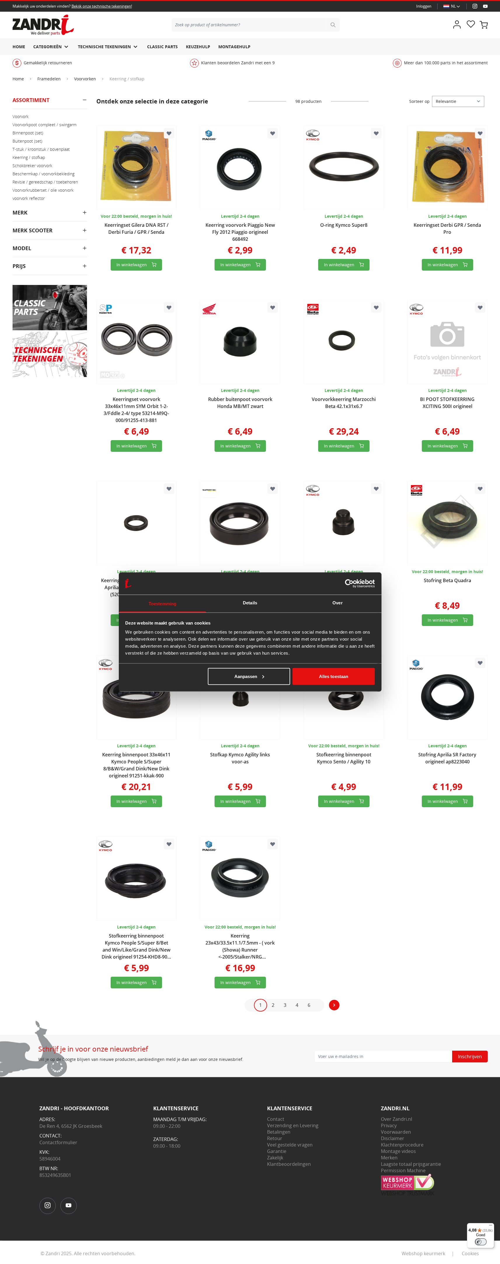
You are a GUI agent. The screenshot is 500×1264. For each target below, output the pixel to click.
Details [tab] (250, 602)
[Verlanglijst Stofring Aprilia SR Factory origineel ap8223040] (480, 663)
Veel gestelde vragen (290, 1145)
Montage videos (398, 1151)
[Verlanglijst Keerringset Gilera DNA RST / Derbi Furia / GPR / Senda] (169, 133)
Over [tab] (337, 602)
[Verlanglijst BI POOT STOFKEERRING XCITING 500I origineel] (480, 307)
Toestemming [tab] (162, 603)
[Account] (457, 25)
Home (19, 46)
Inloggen (423, 6)
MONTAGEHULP (234, 46)
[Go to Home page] (43, 25)
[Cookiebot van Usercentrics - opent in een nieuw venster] (349, 583)
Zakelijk (275, 1157)
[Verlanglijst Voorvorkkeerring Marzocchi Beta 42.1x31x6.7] (376, 307)
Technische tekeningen (104, 46)
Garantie (276, 1151)
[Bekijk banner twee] (50, 354)
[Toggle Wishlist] (471, 25)
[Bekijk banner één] (50, 307)
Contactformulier (58, 1142)
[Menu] (490, 1226)
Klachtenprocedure (402, 1145)
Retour (274, 1138)
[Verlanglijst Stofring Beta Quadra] (480, 488)
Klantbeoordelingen (289, 1164)
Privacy (389, 1125)
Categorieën (47, 46)
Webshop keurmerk (423, 1253)
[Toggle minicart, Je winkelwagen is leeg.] (484, 25)
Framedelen (49, 79)
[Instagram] (475, 6)
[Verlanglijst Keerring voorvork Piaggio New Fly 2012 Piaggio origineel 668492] (272, 133)
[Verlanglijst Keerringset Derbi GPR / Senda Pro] (480, 133)
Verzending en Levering (292, 1125)
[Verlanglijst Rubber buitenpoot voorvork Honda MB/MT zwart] (272, 307)
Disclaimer (392, 1138)
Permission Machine (403, 1170)
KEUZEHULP (198, 46)
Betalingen (278, 1132)
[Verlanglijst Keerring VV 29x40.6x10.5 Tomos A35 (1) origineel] (272, 488)
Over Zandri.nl (396, 1119)
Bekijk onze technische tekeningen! (102, 6)
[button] (50, 102)
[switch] (481, 1241)
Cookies (470, 1253)
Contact (275, 1119)
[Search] (333, 25)
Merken (389, 1157)
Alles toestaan (333, 676)
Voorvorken (85, 79)
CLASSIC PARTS (162, 46)
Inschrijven (470, 1056)
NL (453, 6)
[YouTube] (485, 6)
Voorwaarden (396, 1132)
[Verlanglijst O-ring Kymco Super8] (376, 133)
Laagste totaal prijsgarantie (411, 1164)
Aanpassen (245, 676)
